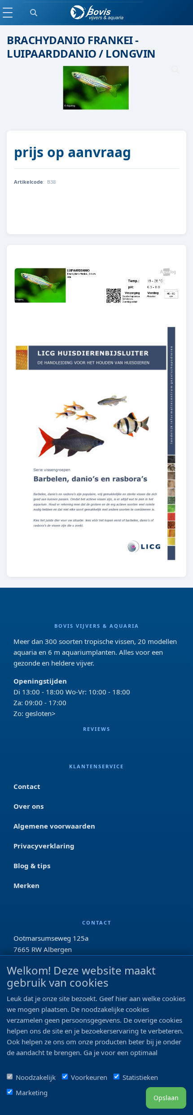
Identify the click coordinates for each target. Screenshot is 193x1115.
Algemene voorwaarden (54, 825)
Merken (26, 885)
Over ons (28, 806)
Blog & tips (31, 865)
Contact (26, 786)
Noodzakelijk (36, 1077)
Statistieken (140, 1077)
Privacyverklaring (44, 845)
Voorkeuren (89, 1077)
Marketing (32, 1092)
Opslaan (166, 1097)
